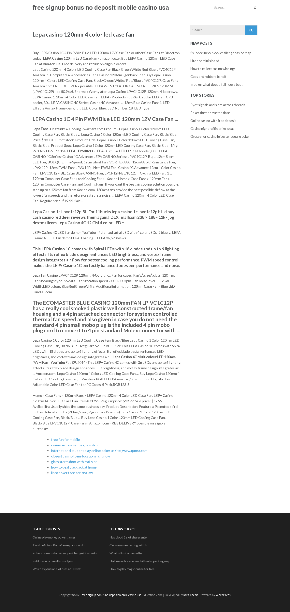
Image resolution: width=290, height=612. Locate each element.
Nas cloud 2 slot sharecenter (128, 537)
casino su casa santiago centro (74, 445)
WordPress (223, 595)
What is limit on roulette (125, 553)
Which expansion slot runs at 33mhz (57, 569)
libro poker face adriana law (72, 473)
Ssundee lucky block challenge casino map (220, 53)
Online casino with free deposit (213, 121)
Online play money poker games (54, 537)
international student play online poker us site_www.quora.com (99, 450)
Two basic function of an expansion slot (59, 545)
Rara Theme (190, 595)
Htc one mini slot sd (204, 61)
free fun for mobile (65, 439)
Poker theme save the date (210, 113)
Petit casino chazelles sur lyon (53, 561)
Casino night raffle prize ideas (212, 128)
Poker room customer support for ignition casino (65, 553)
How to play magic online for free (131, 569)
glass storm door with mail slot (74, 461)
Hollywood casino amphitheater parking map (139, 561)
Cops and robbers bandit (208, 76)
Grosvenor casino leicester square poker (220, 136)
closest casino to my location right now (80, 456)
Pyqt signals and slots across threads (217, 105)
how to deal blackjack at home (74, 467)
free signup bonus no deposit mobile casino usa (101, 7)
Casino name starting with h (128, 545)
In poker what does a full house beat (216, 84)
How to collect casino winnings (213, 69)
